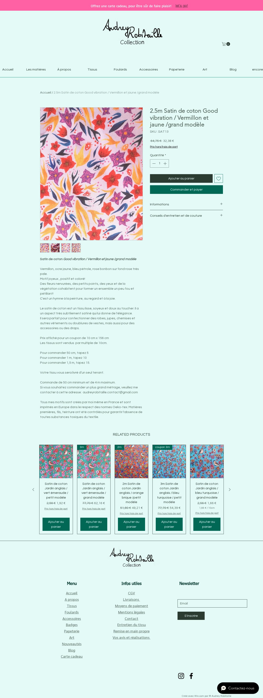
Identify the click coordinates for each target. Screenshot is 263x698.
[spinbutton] (159, 163)
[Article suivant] (229, 489)
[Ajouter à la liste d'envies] (218, 178)
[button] (226, 44)
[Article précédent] (33, 489)
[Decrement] (153, 163)
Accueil (45, 92)
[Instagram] (181, 676)
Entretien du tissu (131, 624)
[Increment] (165, 163)
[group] (131, 489)
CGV (131, 592)
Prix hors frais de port (164, 146)
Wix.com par (201, 696)
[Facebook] (191, 676)
